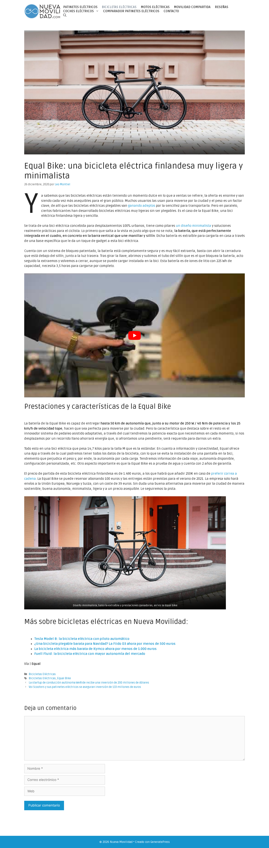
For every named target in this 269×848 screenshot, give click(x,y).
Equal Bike (64, 678)
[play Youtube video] (134, 335)
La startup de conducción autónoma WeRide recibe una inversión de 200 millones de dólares (89, 682)
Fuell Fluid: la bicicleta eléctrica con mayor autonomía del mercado (89, 654)
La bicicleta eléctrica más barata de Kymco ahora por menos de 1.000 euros (95, 649)
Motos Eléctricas (155, 7)
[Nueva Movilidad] (42, 11)
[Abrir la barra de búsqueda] (65, 15)
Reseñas (221, 7)
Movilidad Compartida (192, 7)
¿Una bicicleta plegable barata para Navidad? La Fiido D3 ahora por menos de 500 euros (104, 644)
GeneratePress (160, 842)
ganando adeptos (141, 206)
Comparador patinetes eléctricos (131, 11)
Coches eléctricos (78, 11)
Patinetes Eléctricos (80, 7)
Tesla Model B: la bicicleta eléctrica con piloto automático (81, 639)
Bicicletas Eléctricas (119, 7)
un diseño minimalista (193, 226)
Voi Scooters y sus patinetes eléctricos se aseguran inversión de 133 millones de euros (85, 687)
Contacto (171, 11)
